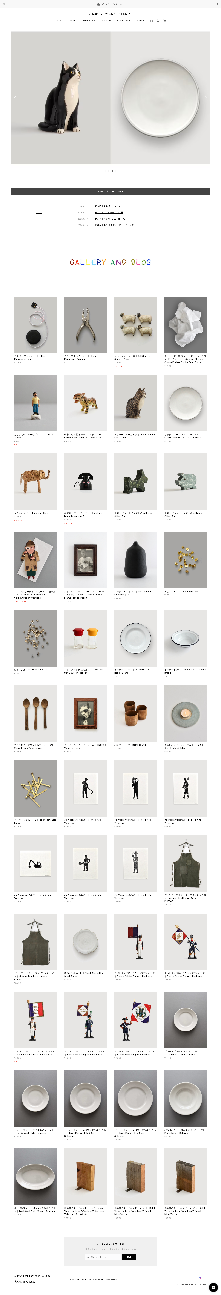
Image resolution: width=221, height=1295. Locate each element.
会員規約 (114, 1279)
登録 (129, 1257)
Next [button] (205, 97)
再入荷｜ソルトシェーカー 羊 (109, 212)
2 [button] (108, 171)
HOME (59, 21)
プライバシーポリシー (77, 1279)
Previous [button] (15, 97)
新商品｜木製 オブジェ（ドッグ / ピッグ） (115, 224)
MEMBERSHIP (123, 21)
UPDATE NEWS (88, 21)
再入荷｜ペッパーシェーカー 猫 (110, 218)
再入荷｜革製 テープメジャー (110, 191)
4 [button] (116, 171)
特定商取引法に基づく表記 (99, 1279)
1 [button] (105, 171)
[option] (110, 98)
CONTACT (140, 21)
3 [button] (112, 171)
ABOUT (71, 21)
